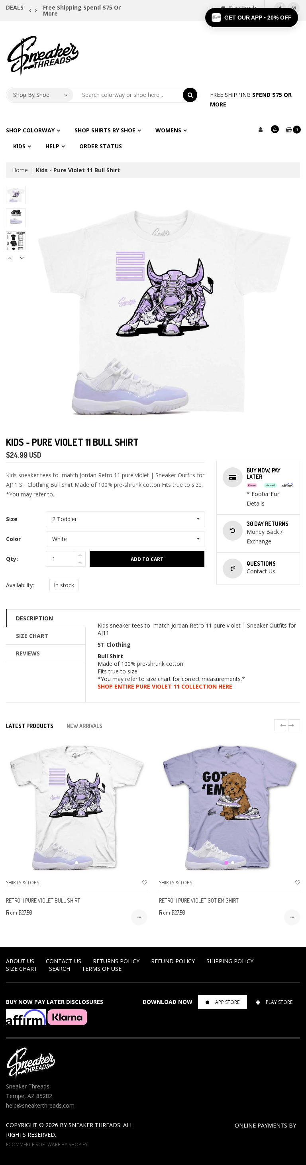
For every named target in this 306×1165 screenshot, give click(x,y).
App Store (227, 1002)
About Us (20, 961)
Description (34, 618)
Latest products (29, 725)
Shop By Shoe (31, 94)
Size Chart (32, 636)
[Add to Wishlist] (144, 882)
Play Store (279, 1002)
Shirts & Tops (22, 882)
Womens (168, 130)
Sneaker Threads (94, 1125)
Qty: (12, 559)
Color (13, 539)
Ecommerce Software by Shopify (47, 1144)
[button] (251, 17)
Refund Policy (173, 961)
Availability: (20, 585)
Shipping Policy (229, 961)
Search (59, 968)
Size (12, 519)
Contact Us (63, 961)
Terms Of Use (102, 968)
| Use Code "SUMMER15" (93, 7)
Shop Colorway (30, 130)
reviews (28, 653)
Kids (19, 146)
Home (20, 170)
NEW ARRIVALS (84, 725)
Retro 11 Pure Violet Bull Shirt (43, 900)
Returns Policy (116, 961)
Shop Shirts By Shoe (105, 130)
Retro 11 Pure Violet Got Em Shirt (199, 900)
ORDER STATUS (100, 146)
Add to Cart (147, 559)
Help (52, 146)
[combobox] (128, 94)
